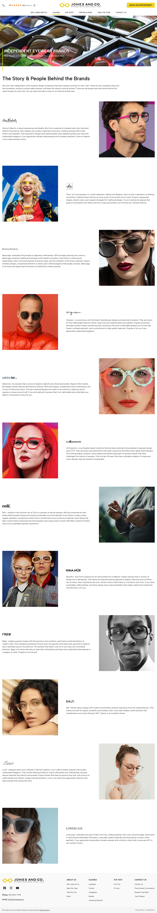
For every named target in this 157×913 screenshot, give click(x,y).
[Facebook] (4, 888)
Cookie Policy (150, 910)
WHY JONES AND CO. (39, 12)
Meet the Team (72, 888)
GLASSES (56, 12)
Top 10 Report (140, 896)
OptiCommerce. (45, 910)
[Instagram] (11, 888)
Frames (91, 888)
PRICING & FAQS (85, 12)
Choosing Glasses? (96, 900)
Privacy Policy (139, 910)
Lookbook (92, 884)
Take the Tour (72, 892)
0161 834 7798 (15, 895)
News (69, 896)
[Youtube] (17, 888)
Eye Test (117, 884)
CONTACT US (121, 12)
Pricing (116, 888)
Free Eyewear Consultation (145, 888)
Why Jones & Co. (73, 884)
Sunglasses (93, 892)
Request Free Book (142, 892)
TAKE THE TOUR (104, 12)
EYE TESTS (69, 12)
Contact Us (139, 884)
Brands (91, 896)
